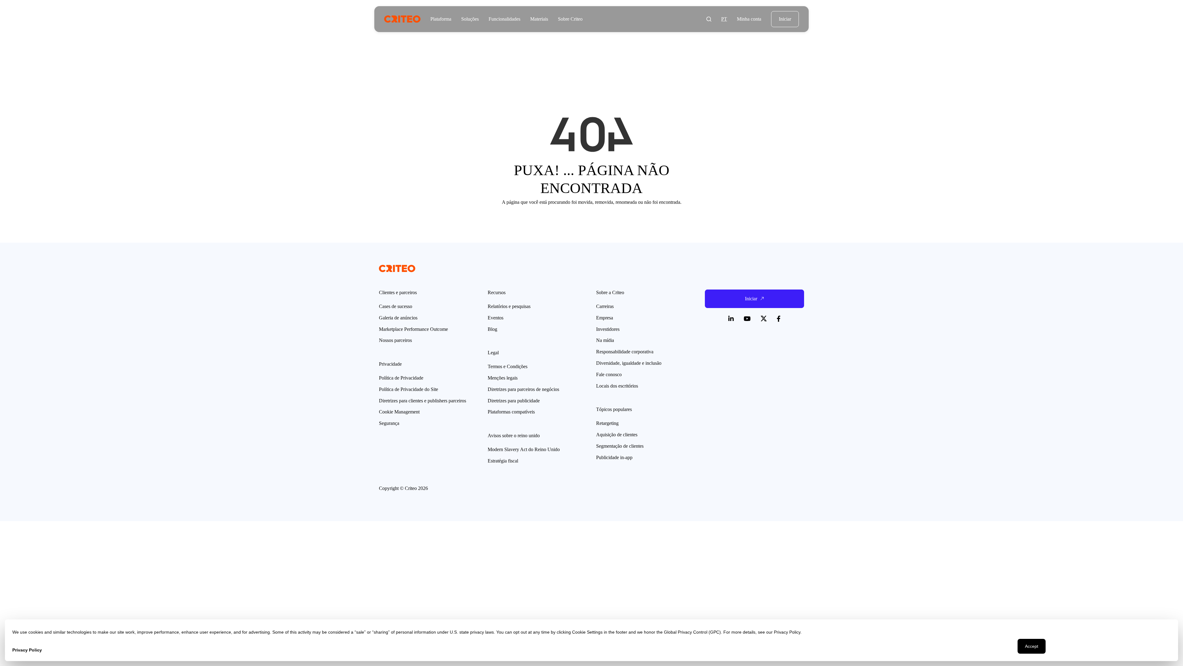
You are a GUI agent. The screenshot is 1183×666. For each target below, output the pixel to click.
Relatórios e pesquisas (509, 306)
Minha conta (749, 19)
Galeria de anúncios (398, 317)
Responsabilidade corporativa (624, 351)
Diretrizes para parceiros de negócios (523, 389)
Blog (492, 329)
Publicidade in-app (614, 457)
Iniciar (785, 19)
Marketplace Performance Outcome (413, 329)
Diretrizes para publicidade (514, 400)
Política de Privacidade (401, 377)
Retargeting (607, 423)
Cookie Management (399, 411)
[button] (708, 19)
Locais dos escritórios (617, 385)
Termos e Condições (507, 366)
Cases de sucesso (395, 306)
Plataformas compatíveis (511, 411)
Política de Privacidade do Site (408, 389)
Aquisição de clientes (616, 434)
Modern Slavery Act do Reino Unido (524, 449)
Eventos (495, 317)
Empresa (604, 317)
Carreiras (605, 306)
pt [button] (724, 19)
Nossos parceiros (395, 340)
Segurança (389, 423)
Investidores (608, 329)
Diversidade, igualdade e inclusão (628, 363)
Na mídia (605, 340)
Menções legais (503, 377)
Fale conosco (609, 374)
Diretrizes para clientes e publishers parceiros (422, 400)
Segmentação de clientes (620, 446)
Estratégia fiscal (503, 460)
